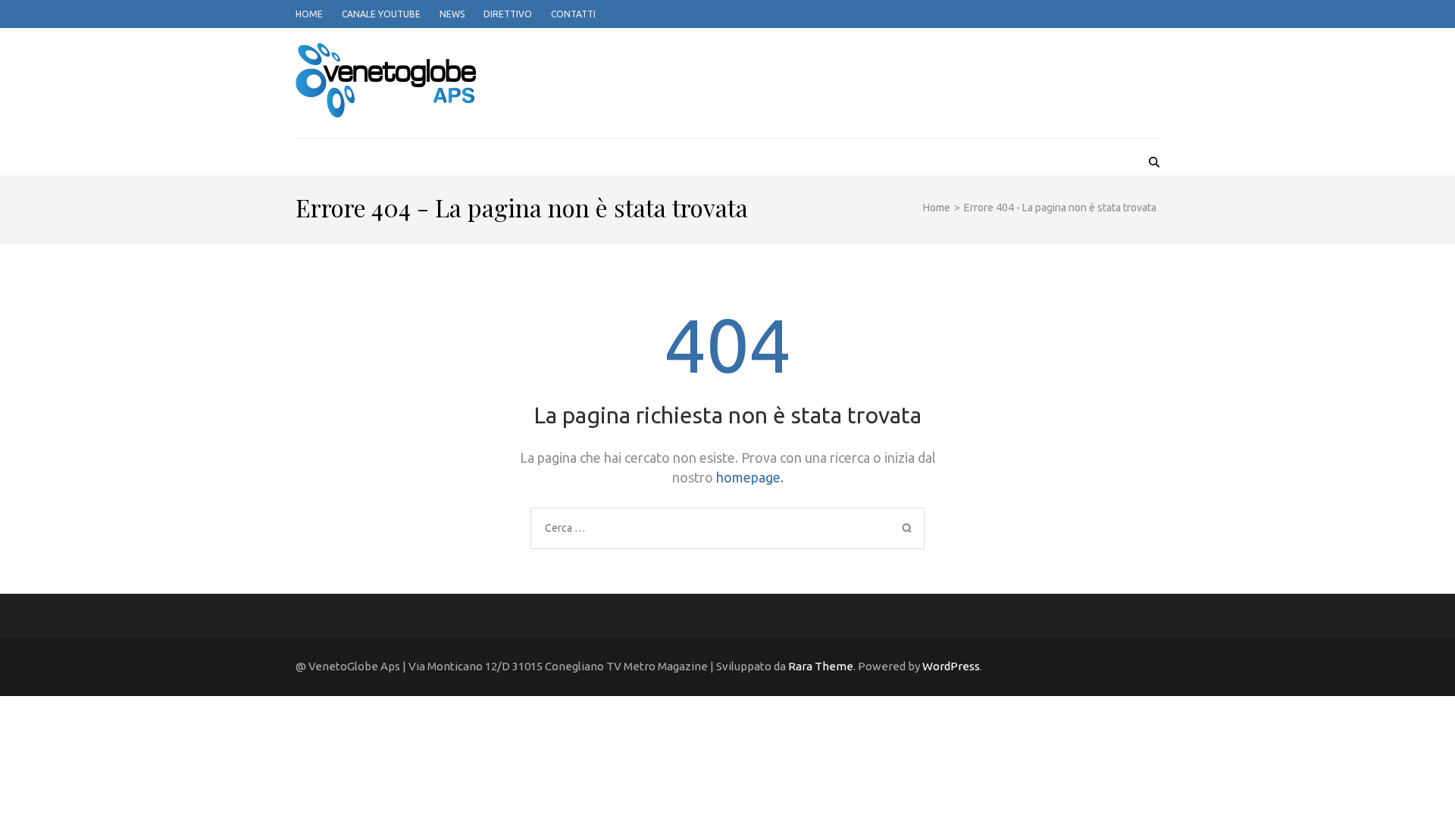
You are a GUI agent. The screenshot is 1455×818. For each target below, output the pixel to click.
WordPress (951, 666)
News (452, 14)
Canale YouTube (381, 14)
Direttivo (507, 14)
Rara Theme (820, 666)
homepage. (750, 477)
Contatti (573, 14)
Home (309, 14)
